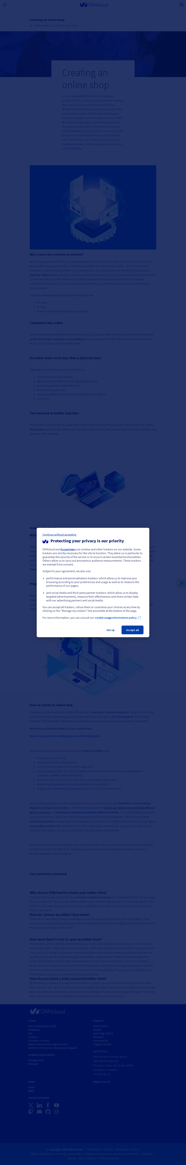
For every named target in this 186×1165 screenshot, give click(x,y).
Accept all (132, 630)
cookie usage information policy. (116, 617)
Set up (110, 630)
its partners (67, 549)
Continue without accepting (59, 535)
